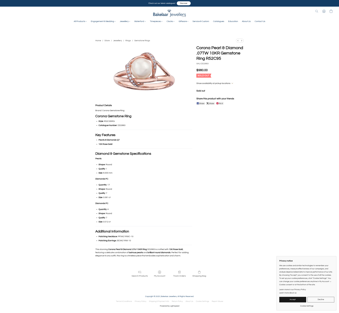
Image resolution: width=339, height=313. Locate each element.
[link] (306, 305)
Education (233, 21)
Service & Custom (201, 21)
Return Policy (177, 301)
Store (107, 40)
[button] (184, 3)
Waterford (139, 21)
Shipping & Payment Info (159, 301)
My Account (159, 276)
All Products (80, 21)
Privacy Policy (140, 301)
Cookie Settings (202, 301)
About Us (246, 21)
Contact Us (260, 21)
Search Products (140, 276)
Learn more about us (287, 293)
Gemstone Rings (142, 40)
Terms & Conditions (124, 301)
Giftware (183, 21)
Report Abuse (217, 301)
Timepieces (155, 21)
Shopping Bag (199, 276)
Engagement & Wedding (102, 21)
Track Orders (179, 276)
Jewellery (124, 21)
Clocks (170, 21)
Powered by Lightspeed (169, 306)
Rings (128, 40)
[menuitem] (238, 41)
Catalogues (218, 21)
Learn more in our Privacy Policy (292, 289)
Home (98, 40)
